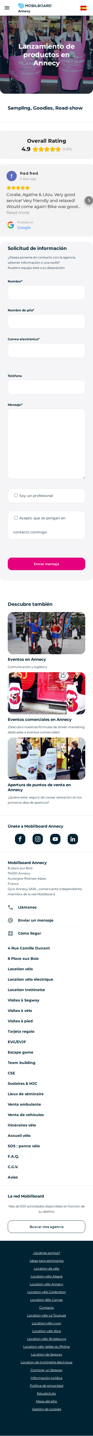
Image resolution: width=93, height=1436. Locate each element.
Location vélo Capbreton (46, 1292)
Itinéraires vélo (22, 1125)
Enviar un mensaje (35, 920)
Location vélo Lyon (46, 1323)
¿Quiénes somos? (46, 1253)
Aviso (13, 1177)
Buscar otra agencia (47, 1227)
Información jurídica (46, 1378)
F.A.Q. (13, 1156)
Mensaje (14, 405)
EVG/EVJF (17, 1042)
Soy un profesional (36, 495)
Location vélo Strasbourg (46, 1339)
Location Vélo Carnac (46, 1300)
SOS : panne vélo (24, 1146)
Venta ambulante (24, 1104)
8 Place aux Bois (23, 958)
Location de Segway (46, 1354)
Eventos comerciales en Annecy (40, 719)
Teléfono (15, 376)
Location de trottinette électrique (46, 1362)
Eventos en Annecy (27, 659)
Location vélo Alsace (47, 1276)
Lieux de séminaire (26, 1094)
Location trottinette (26, 989)
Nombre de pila (20, 310)
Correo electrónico (23, 339)
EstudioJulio (46, 1393)
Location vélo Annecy (46, 1284)
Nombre (14, 281)
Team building (21, 1062)
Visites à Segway (23, 1000)
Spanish (86, 8)
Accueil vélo (19, 1135)
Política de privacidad (46, 1386)
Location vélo (20, 969)
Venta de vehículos (26, 1114)
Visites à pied (20, 1021)
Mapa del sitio (46, 1401)
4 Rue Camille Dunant (29, 948)
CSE (11, 1073)
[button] (4, 200)
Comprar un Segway (46, 1370)
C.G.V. (13, 1166)
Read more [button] (17, 212)
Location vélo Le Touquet (46, 1315)
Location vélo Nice (46, 1331)
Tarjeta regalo (21, 1031)
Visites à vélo (20, 1010)
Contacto (46, 1307)
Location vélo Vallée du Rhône (46, 1347)
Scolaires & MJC (22, 1083)
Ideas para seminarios (47, 1261)
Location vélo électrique (30, 979)
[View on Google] (11, 176)
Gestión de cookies (46, 1409)
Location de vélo (46, 1268)
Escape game (20, 1052)
